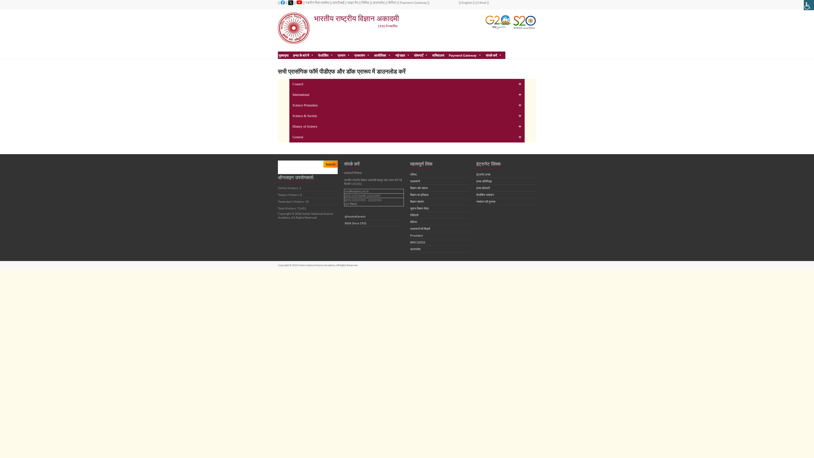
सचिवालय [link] (438, 55)
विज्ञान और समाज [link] (419, 188)
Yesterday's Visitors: (291, 201)
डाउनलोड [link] (379, 2)
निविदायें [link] (414, 215)
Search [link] (330, 164)
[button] (407, 84)
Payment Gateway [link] (413, 2)
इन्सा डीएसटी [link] (483, 188)
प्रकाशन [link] (359, 55)
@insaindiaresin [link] (355, 216)
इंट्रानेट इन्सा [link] (483, 174)
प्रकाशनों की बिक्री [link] (420, 228)
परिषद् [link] (413, 174)
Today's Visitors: (289, 195)
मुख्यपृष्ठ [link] (284, 55)
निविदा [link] (365, 2)
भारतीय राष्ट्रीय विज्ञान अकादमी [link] (356, 18)
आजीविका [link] (380, 55)
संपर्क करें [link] (491, 55)
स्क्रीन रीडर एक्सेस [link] (317, 2)
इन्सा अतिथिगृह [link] (484, 181)
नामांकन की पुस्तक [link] (485, 201)
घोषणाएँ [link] (418, 55)
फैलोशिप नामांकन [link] (485, 195)
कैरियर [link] (392, 2)
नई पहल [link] (400, 55)
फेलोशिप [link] (323, 55)
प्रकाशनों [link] (415, 181)
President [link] (416, 235)
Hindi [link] (482, 2)
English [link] (467, 2)
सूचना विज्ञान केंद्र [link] (419, 208)
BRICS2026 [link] (417, 242)
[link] (809, 5)
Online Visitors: (288, 188)
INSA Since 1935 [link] (356, 223)
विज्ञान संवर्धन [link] (417, 201)
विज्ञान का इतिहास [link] (419, 195)
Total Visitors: (287, 208)
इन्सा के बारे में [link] (301, 55)
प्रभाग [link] (341, 55)
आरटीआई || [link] (339, 2)
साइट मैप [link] (353, 2)
